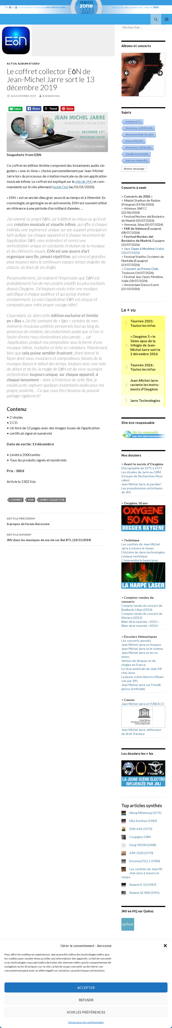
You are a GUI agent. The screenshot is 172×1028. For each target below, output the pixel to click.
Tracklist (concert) (137, 154)
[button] (165, 945)
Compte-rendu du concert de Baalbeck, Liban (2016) (141, 607)
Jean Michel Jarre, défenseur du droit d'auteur (141, 732)
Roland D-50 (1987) (142, 884)
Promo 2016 (134, 141)
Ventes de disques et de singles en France (138, 663)
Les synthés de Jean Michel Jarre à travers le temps (140, 546)
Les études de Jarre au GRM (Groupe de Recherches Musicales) (142, 476)
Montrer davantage (134, 168)
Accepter (86, 988)
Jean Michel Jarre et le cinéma (142, 649)
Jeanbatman (51, 96)
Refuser (86, 1000)
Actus (12, 63)
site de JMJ (84, 181)
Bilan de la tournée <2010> (140, 626)
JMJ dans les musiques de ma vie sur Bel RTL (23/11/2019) (49, 537)
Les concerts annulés (136, 640)
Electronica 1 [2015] (139, 128)
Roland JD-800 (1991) (144, 893)
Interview (133, 121)
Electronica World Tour (139, 134)
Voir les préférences (86, 1012)
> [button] (159, 73)
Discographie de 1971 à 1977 (141, 468)
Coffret (16, 499)
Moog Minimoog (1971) (145, 813)
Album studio (29, 63)
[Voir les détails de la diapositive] (143, 74)
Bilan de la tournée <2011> (140, 621)
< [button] (127, 73)
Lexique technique (134, 556)
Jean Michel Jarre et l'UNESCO (142, 704)
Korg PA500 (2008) (142, 845)
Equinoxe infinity (136, 160)
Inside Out (60, 187)
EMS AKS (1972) (140, 829)
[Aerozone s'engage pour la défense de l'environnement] (143, 434)
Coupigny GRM (140, 837)
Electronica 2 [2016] (138, 147)
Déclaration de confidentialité (86, 1022)
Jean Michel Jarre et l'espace (141, 644)
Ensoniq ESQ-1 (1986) (144, 861)
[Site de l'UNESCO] (143, 716)
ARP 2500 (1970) (141, 853)
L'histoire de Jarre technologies (143, 552)
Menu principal (166, 19)
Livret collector (52, 499)
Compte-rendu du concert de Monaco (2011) (141, 615)
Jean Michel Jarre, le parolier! (141, 484)
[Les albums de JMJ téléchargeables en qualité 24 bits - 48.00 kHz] (127, 924)
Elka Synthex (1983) (143, 821)
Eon (31, 499)
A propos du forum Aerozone (28, 521)
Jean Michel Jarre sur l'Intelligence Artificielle (141, 687)
